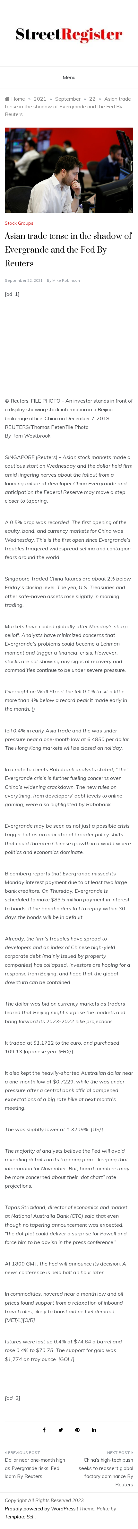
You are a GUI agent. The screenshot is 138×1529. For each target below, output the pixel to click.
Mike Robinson (66, 280)
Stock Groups (19, 223)
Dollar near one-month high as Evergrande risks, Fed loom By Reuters (35, 1468)
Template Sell (20, 1517)
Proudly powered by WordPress (41, 1509)
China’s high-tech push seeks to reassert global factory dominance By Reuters (106, 1472)
